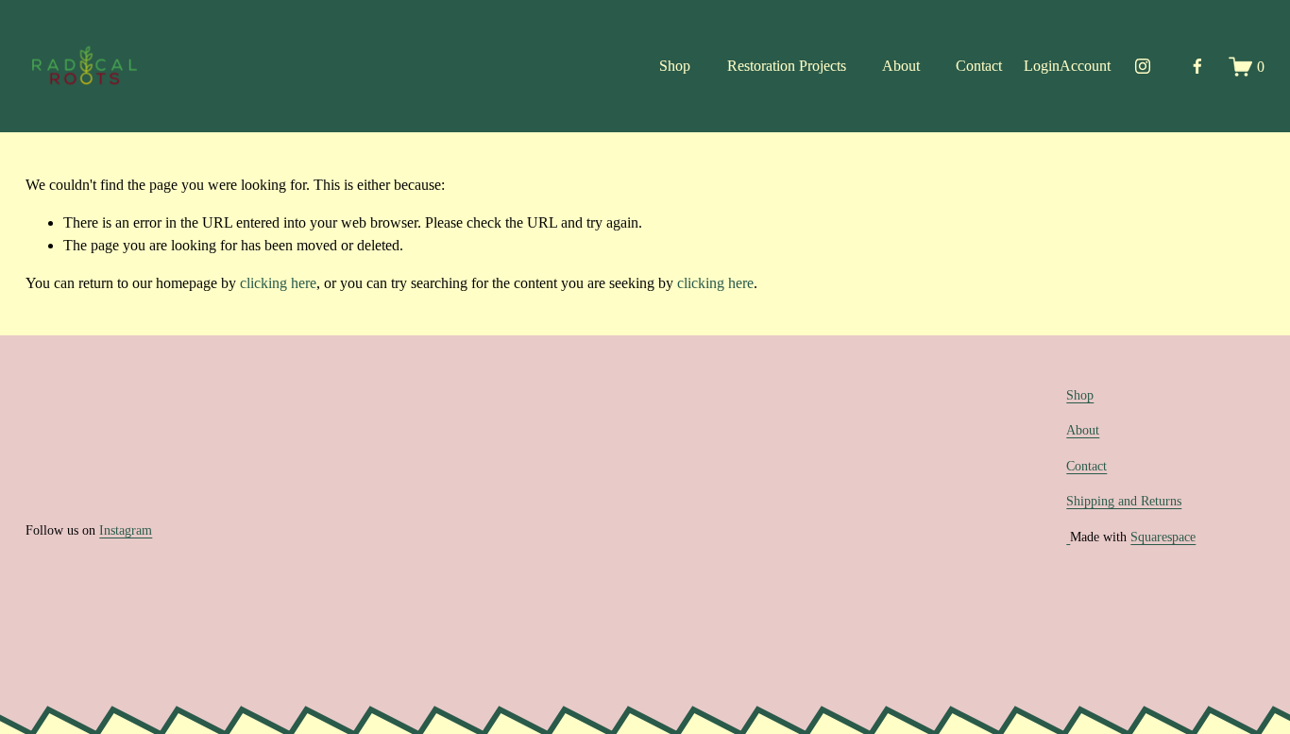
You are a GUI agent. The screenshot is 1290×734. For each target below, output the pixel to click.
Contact (979, 66)
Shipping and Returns (1123, 500)
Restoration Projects (786, 66)
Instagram (125, 530)
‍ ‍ (1068, 536)
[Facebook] (1197, 66)
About (901, 66)
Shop (674, 66)
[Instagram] (1142, 66)
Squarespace (1163, 536)
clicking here (278, 283)
